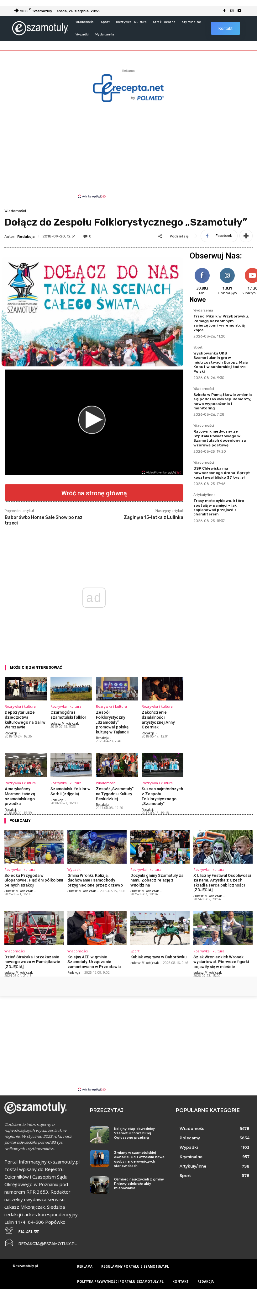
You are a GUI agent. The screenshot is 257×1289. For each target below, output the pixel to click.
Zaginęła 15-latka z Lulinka (153, 517)
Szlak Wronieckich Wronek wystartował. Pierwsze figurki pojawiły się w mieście (221, 962)
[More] (246, 236)
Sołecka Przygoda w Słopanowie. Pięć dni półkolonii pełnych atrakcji (33, 880)
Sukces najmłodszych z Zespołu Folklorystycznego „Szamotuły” (162, 796)
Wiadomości (15, 211)
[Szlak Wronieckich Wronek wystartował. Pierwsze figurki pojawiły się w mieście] (223, 928)
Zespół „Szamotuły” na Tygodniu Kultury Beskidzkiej (115, 793)
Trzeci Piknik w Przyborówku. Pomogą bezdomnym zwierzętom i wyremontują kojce (221, 323)
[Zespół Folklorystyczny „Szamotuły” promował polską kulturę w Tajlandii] (117, 688)
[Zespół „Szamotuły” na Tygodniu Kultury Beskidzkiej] (117, 765)
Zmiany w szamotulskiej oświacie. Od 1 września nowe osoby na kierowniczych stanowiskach (139, 1159)
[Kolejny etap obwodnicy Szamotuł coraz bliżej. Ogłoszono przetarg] (99, 1134)
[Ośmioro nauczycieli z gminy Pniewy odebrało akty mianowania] (99, 1185)
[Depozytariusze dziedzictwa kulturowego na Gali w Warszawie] (26, 688)
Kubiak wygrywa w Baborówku (158, 957)
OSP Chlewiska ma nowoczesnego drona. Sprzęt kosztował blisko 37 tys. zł (221, 473)
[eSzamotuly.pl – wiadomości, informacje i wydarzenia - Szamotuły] (40, 28)
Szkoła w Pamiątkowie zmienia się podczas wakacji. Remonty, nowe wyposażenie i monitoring (222, 401)
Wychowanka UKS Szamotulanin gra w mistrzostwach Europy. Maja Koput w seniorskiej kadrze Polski (220, 362)
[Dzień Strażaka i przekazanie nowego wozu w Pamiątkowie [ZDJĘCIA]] (34, 928)
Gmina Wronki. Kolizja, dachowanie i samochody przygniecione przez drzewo (95, 880)
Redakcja (25, 236)
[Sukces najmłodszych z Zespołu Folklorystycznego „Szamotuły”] (163, 765)
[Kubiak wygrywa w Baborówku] (160, 928)
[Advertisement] (128, 150)
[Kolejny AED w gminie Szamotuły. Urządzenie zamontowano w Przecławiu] (97, 928)
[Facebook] (224, 11)
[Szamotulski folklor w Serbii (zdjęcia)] (71, 765)
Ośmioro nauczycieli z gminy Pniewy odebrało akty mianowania (139, 1183)
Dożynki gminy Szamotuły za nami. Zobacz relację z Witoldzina (156, 880)
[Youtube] (239, 11)
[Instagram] (232, 11)
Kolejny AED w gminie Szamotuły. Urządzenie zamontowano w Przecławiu (94, 962)
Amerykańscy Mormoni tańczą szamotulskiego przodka (20, 796)
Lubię (202, 269)
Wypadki (74, 869)
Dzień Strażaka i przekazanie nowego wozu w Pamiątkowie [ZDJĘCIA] (32, 962)
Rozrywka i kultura (20, 706)
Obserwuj (227, 269)
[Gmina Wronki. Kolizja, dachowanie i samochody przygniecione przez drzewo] (97, 847)
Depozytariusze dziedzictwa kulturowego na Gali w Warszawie (25, 719)
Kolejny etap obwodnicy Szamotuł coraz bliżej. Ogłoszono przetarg (134, 1133)
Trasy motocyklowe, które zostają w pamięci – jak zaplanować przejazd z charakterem (218, 507)
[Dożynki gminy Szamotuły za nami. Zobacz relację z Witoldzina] (160, 847)
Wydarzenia (203, 310)
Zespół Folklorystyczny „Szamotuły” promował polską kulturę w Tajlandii (112, 722)
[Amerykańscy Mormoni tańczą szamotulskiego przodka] (26, 765)
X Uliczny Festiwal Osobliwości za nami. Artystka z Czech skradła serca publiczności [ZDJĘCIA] (222, 882)
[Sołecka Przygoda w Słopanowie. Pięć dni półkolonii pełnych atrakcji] (34, 847)
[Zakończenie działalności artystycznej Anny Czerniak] (163, 688)
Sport (197, 347)
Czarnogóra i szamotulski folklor (68, 715)
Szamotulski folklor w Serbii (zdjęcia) (70, 791)
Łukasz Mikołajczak (64, 723)
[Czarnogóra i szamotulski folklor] (71, 688)
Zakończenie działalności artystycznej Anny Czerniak (158, 719)
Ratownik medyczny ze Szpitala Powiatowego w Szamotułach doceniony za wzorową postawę (219, 438)
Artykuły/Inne (204, 495)
